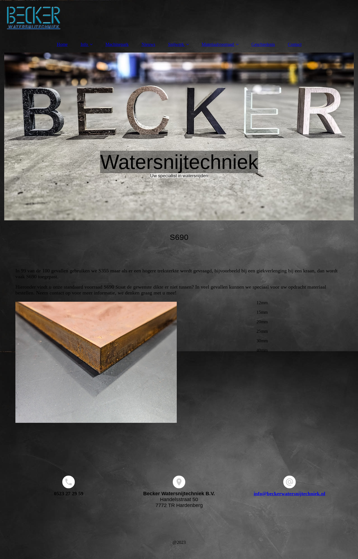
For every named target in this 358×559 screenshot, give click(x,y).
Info (84, 44)
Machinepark (117, 44)
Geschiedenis (263, 44)
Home (62, 44)
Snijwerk (176, 44)
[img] (179, 18)
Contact (295, 44)
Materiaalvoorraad (218, 44)
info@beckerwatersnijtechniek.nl (289, 493)
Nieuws (148, 44)
